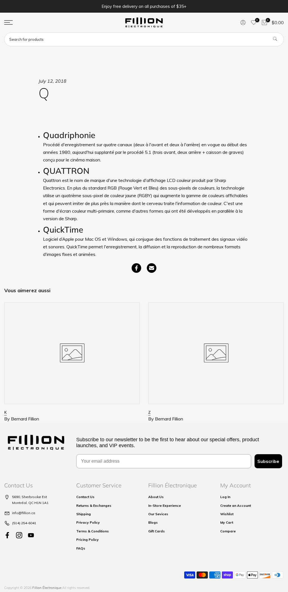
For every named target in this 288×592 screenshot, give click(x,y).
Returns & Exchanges (93, 505)
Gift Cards (156, 531)
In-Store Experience (164, 505)
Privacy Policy (88, 522)
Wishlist (226, 514)
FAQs (80, 548)
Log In (225, 497)
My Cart (226, 522)
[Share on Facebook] (136, 268)
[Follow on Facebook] (7, 535)
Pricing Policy (87, 539)
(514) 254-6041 (24, 523)
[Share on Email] (151, 268)
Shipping (83, 514)
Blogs (153, 522)
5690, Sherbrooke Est (29, 497)
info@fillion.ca (23, 513)
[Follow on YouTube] (31, 535)
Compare (228, 531)
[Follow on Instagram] (19, 535)
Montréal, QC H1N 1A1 (30, 503)
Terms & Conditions (92, 531)
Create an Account (235, 505)
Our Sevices (158, 514)
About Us (156, 497)
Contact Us (85, 497)
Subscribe (268, 461)
